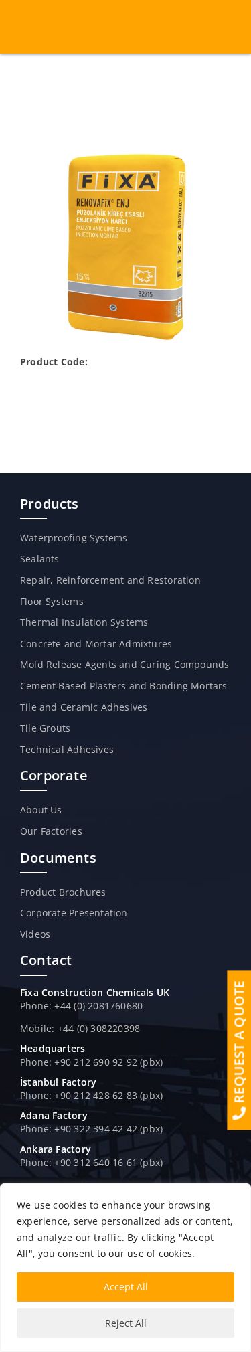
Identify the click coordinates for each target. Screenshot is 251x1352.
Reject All (126, 1323)
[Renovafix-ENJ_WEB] (126, 157)
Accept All (126, 1286)
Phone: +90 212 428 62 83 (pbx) (91, 1095)
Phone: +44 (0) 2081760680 (81, 1005)
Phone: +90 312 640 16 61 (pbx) (91, 1162)
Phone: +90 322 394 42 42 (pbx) (91, 1128)
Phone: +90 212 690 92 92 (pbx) (91, 1061)
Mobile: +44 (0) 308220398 (80, 1028)
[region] (125, 1267)
